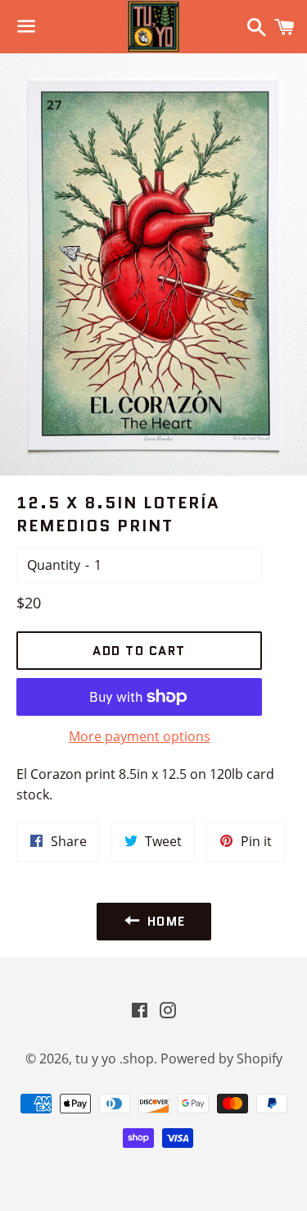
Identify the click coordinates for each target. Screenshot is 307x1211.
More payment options (139, 736)
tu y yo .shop (114, 1058)
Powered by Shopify (221, 1058)
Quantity (53, 565)
